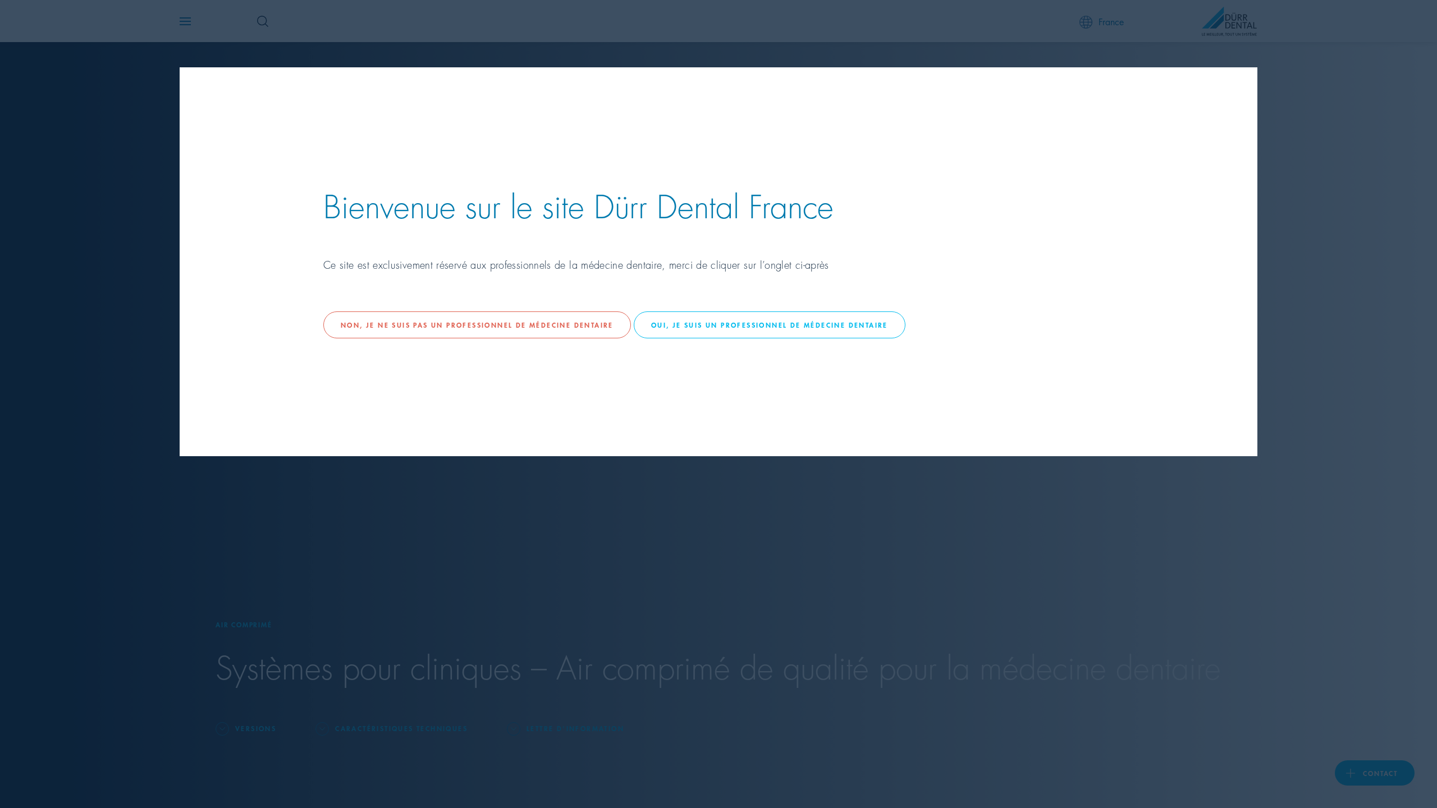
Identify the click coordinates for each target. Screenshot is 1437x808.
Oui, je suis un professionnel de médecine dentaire (769, 324)
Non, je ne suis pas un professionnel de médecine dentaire (477, 324)
